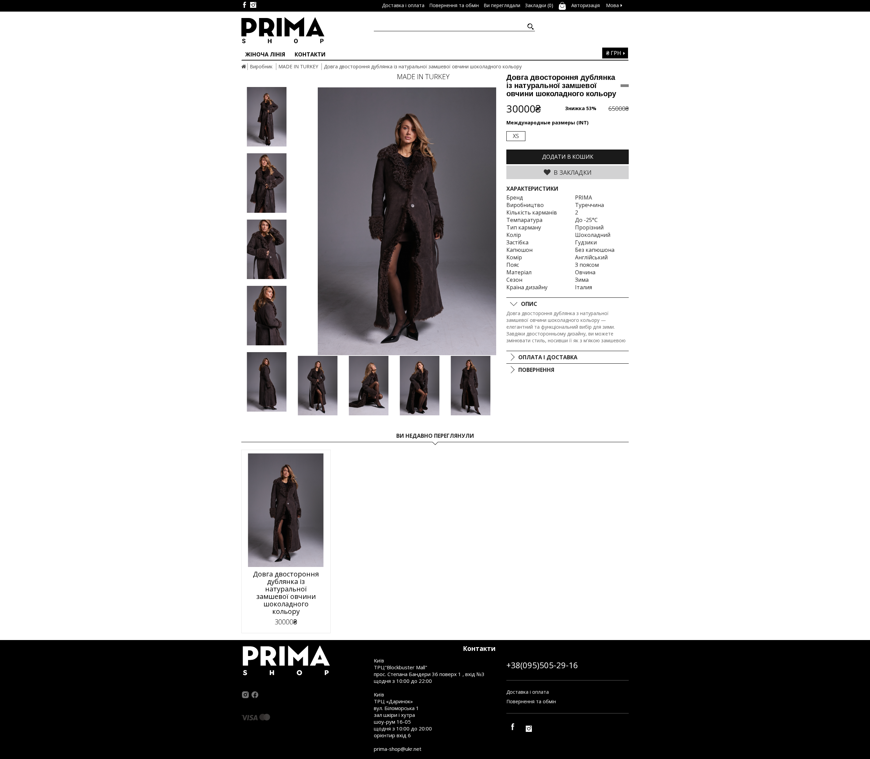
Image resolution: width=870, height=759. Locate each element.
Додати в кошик (567, 156)
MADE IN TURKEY (298, 66)
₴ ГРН (614, 53)
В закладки (572, 172)
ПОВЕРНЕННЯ (536, 370)
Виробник (261, 66)
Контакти (310, 54)
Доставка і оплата (527, 692)
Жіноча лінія (265, 54)
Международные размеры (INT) (547, 122)
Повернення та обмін (531, 701)
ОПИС (529, 304)
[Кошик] (562, 5)
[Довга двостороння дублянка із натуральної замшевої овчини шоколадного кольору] (407, 221)
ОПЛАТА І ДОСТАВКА (547, 357)
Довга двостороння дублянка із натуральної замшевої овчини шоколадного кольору (423, 66)
